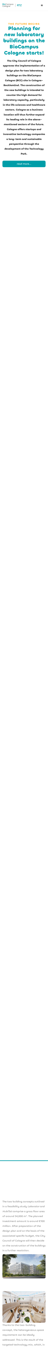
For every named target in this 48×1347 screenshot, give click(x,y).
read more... (24, 163)
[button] (42, 5)
